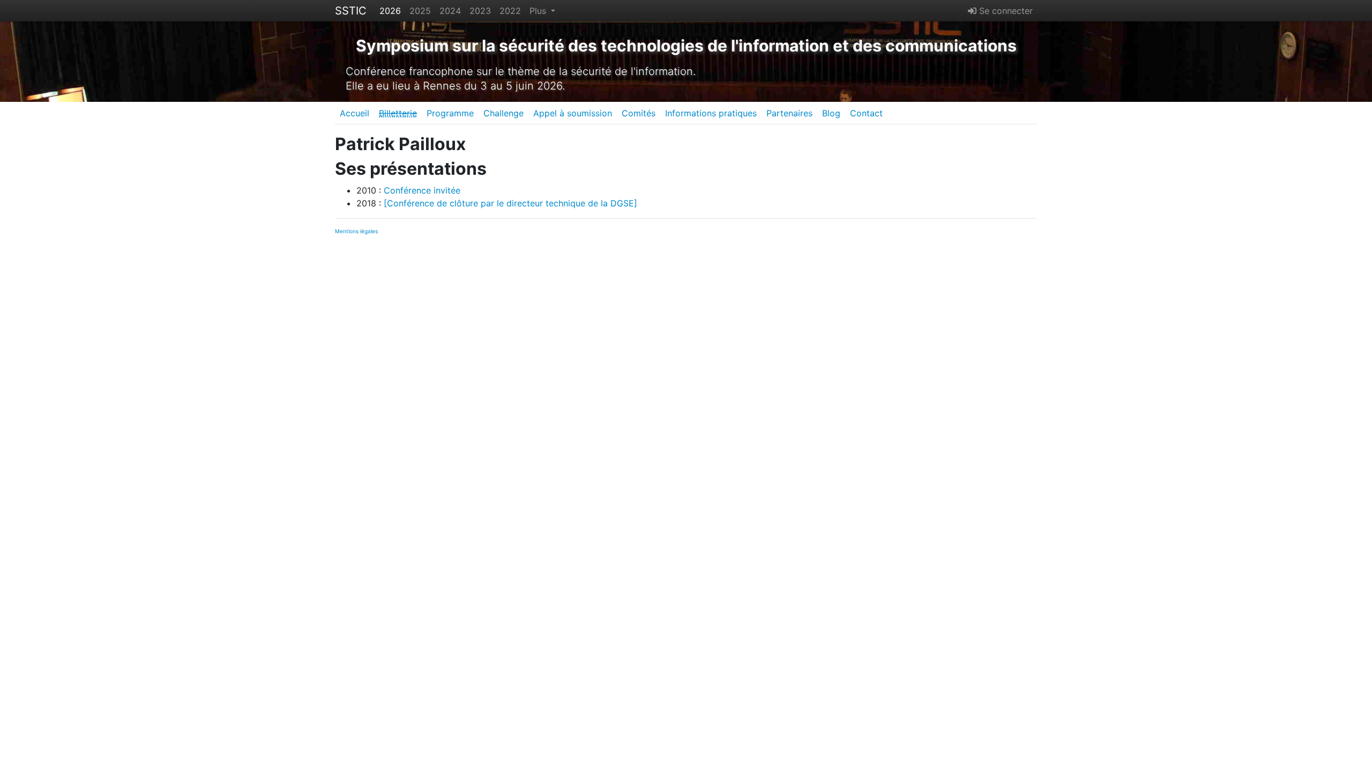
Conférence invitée (422, 190)
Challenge (503, 113)
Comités (638, 113)
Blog (831, 113)
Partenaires (789, 113)
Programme (450, 113)
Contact (866, 113)
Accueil (354, 113)
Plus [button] (539, 10)
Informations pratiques (711, 113)
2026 (390, 10)
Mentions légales (356, 231)
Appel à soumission (572, 113)
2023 (480, 10)
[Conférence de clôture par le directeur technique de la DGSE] (510, 203)
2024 (450, 10)
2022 (510, 10)
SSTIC (351, 10)
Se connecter (1004, 10)
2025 (420, 10)
